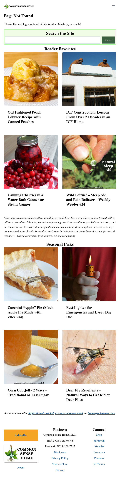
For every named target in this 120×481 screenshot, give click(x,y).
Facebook (99, 440)
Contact (60, 470)
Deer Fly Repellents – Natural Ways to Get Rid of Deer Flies (88, 395)
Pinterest (99, 458)
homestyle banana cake (101, 413)
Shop (99, 434)
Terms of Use (60, 464)
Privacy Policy (60, 458)
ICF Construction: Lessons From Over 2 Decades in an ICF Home (88, 117)
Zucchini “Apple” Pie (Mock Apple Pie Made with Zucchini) (30, 312)
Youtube (99, 446)
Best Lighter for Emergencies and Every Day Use (88, 312)
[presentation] (31, 79)
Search (108, 40)
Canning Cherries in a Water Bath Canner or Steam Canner (26, 199)
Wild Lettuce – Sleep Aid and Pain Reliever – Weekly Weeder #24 (88, 199)
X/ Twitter (99, 464)
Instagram (99, 452)
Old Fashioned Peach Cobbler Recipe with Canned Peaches (24, 117)
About (20, 467)
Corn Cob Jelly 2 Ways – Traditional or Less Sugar (28, 392)
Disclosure (60, 452)
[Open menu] (113, 6)
